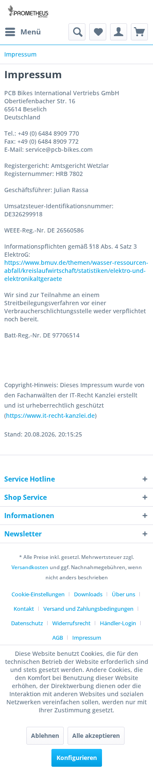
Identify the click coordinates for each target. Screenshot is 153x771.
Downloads (88, 594)
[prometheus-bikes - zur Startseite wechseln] (29, 11)
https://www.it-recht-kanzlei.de (50, 415)
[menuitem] (22, 31)
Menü (30, 32)
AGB (57, 637)
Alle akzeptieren (96, 735)
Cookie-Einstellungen (38, 594)
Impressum (86, 637)
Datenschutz (27, 623)
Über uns (123, 594)
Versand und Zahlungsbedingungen (88, 608)
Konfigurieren (77, 758)
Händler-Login (118, 623)
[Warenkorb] (139, 31)
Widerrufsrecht (71, 623)
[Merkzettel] (97, 31)
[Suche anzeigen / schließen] (76, 31)
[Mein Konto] (118, 31)
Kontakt (24, 608)
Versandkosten (29, 567)
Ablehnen (45, 735)
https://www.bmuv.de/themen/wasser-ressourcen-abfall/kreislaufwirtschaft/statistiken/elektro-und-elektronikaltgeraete (76, 270)
